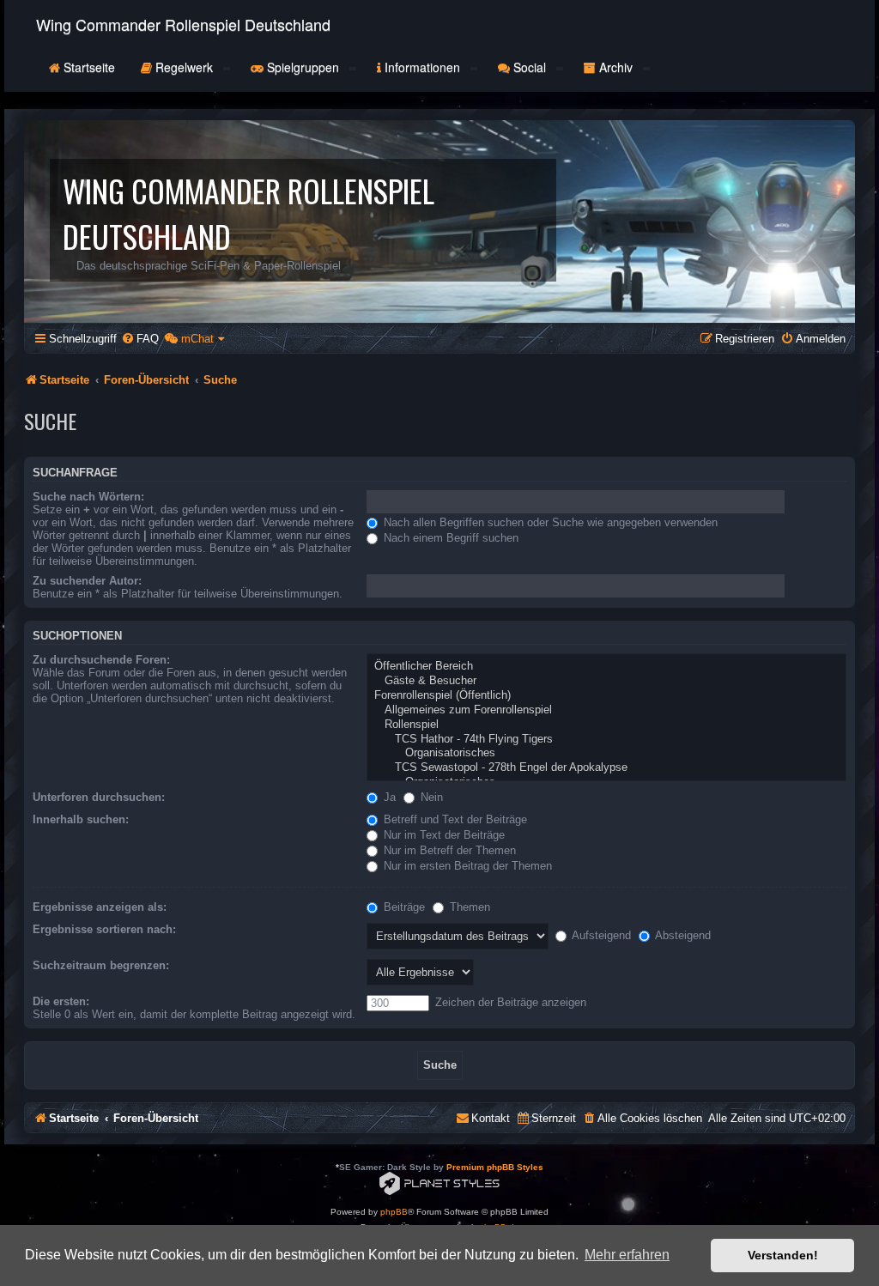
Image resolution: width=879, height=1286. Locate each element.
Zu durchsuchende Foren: (101, 659)
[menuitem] (140, 338)
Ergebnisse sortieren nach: (104, 929)
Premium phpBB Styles (494, 1167)
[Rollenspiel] (606, 725)
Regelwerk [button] (184, 67)
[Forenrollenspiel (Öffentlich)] (606, 695)
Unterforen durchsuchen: (99, 797)
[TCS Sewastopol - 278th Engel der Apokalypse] (606, 768)
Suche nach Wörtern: (88, 496)
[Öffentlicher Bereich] (606, 666)
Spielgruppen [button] (303, 67)
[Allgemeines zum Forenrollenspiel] (606, 710)
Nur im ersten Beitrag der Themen (466, 865)
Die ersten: (61, 1001)
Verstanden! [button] (783, 1255)
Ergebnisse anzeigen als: (100, 907)
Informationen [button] (422, 67)
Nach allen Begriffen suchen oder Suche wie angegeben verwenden (549, 522)
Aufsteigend (600, 935)
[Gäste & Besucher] (606, 681)
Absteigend (681, 935)
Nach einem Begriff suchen (449, 537)
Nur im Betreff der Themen (448, 850)
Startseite (87, 67)
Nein (430, 797)
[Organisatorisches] (606, 753)
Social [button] (529, 67)
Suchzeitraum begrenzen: (101, 965)
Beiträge (402, 907)
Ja (388, 797)
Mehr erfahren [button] (627, 1254)
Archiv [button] (616, 67)
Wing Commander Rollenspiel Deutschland (183, 24)
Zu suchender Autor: (87, 580)
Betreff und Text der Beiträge (453, 819)
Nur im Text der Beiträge (442, 834)
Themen (468, 907)
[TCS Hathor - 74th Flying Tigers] (606, 739)
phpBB (394, 1211)
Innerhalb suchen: (81, 819)
